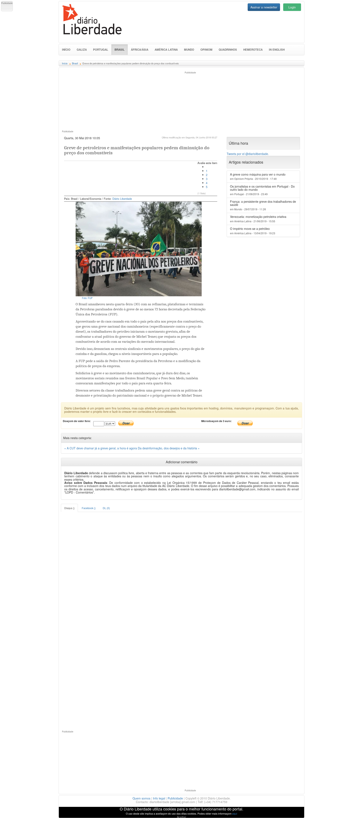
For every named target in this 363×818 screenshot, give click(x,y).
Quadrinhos (228, 50)
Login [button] (292, 7)
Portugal (100, 50)
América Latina (166, 50)
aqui (234, 813)
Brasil (121, 49)
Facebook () (89, 508)
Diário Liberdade (122, 199)
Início (66, 50)
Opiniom (206, 50)
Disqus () (69, 508)
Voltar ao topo (351, 809)
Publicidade (175, 798)
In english (277, 50)
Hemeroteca (253, 50)
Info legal (159, 798)
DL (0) (106, 508)
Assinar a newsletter (263, 7)
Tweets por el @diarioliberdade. (248, 154)
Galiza (82, 50)
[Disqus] (181, 564)
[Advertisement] (120, 100)
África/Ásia (139, 50)
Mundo (189, 50)
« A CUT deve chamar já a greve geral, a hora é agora (101, 448)
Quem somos (141, 798)
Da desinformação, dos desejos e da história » (169, 448)
